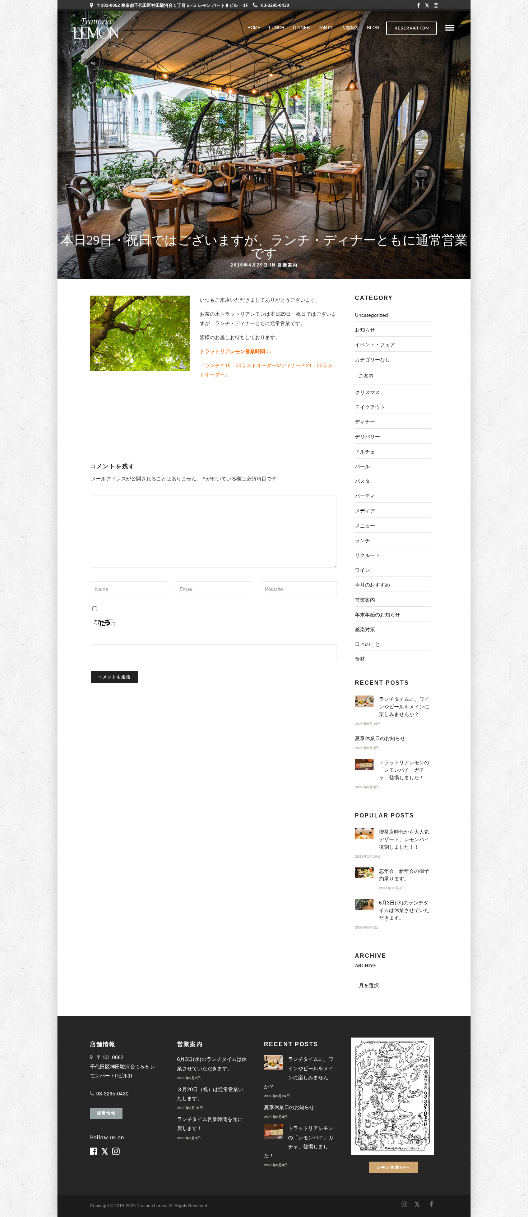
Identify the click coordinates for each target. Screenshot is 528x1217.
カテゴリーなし (372, 360)
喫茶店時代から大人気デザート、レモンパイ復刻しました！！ (404, 839)
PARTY (326, 27)
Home (253, 27)
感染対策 (365, 629)
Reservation (411, 28)
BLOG (373, 27)
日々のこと (367, 644)
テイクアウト (370, 407)
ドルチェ (365, 452)
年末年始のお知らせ (377, 614)
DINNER (301, 27)
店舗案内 (349, 27)
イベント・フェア (375, 344)
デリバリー (367, 436)
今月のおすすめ (372, 585)
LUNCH (276, 27)
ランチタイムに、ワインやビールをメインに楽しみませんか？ (404, 706)
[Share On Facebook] (11, 1202)
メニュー (365, 526)
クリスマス (367, 392)
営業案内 (288, 264)
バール (362, 466)
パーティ (365, 496)
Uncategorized (371, 315)
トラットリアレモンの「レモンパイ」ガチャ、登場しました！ (404, 770)
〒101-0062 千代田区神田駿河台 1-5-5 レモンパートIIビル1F (122, 1066)
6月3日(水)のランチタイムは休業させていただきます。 (404, 910)
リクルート (367, 555)
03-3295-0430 (275, 5)
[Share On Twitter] (21, 1202)
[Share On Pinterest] (32, 1202)
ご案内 (366, 376)
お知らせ (365, 330)
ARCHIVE (365, 965)
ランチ (362, 540)
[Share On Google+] (44, 1202)
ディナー (365, 422)
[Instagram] (436, 5)
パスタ (362, 481)
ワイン (362, 570)
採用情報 (106, 1113)
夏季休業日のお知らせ (380, 738)
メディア (365, 511)
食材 (360, 659)
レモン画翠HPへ (393, 1167)
